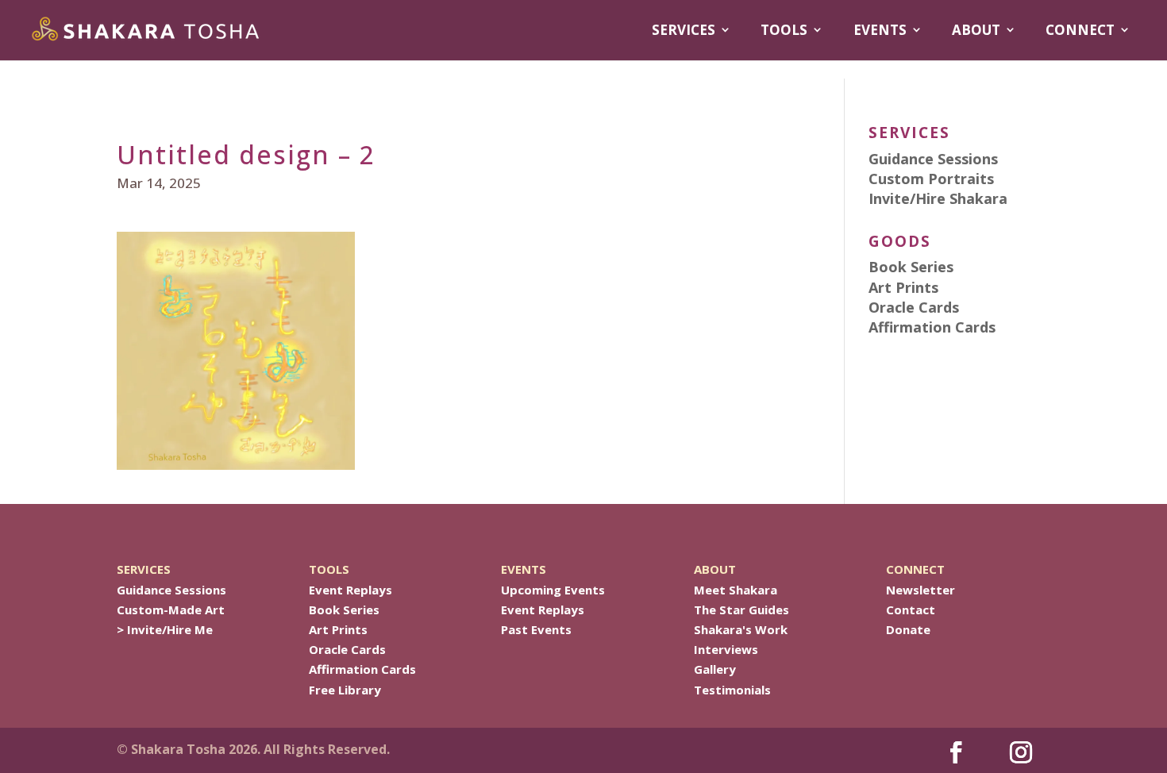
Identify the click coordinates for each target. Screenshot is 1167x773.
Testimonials (732, 690)
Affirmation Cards (362, 669)
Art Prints (338, 629)
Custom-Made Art (171, 609)
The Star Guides (741, 609)
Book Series (344, 609)
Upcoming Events (553, 590)
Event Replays (350, 590)
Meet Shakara (735, 590)
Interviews (726, 649)
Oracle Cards (347, 649)
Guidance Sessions (171, 590)
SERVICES (683, 30)
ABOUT (976, 30)
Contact (910, 609)
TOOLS (784, 30)
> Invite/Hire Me (165, 629)
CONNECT (1080, 30)
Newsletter (920, 590)
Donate (908, 629)
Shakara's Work (741, 629)
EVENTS (880, 30)
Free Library (345, 690)
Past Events (536, 629)
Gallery (715, 669)
